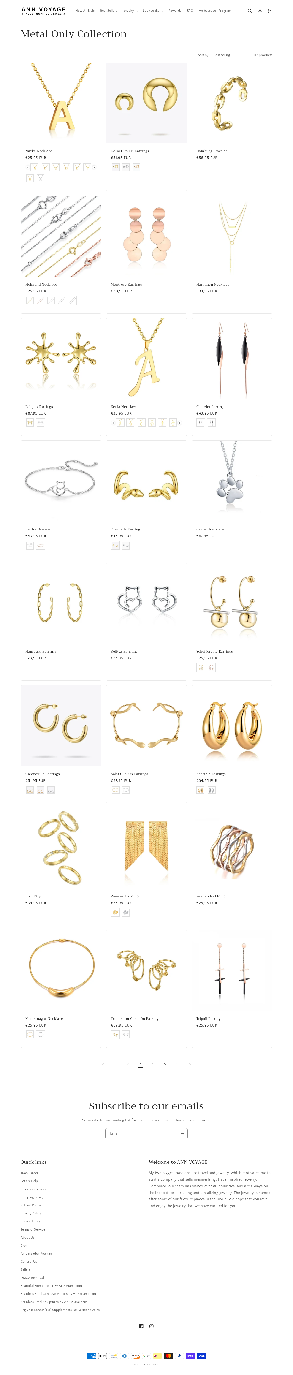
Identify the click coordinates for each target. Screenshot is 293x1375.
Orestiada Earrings (126, 529)
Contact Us (29, 1262)
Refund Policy (31, 1205)
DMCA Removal (32, 1278)
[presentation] (94, 167)
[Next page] (190, 1064)
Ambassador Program (37, 1253)
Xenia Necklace (124, 407)
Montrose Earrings (126, 285)
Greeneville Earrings (42, 774)
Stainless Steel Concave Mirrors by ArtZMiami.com (58, 1294)
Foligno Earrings (39, 407)
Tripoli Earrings (209, 1019)
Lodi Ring (33, 896)
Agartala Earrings (211, 774)
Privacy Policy (31, 1213)
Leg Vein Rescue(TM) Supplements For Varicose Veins (60, 1310)
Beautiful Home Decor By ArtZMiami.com (51, 1286)
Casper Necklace (210, 529)
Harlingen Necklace (213, 285)
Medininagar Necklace (44, 1019)
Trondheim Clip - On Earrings (135, 1019)
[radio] (34, 167)
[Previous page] (103, 1064)
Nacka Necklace (38, 151)
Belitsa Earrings (124, 652)
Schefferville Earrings (214, 652)
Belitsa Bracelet (38, 529)
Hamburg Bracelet (211, 151)
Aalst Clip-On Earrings (129, 774)
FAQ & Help (29, 1181)
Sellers (25, 1270)
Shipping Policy (32, 1197)
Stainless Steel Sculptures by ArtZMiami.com (54, 1302)
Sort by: (203, 55)
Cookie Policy (31, 1221)
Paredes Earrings (125, 896)
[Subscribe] (182, 1133)
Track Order (29, 1173)
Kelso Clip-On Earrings (130, 151)
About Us (28, 1237)
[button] (130, 11)
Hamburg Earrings (41, 652)
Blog (24, 1245)
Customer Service (34, 1189)
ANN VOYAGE (151, 1364)
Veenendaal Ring (210, 896)
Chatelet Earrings (211, 407)
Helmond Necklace (41, 285)
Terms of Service (33, 1229)
